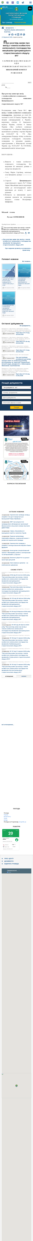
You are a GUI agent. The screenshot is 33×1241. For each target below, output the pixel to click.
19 (12, 747)
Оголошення (9, 676)
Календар (9, 728)
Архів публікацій (24, 728)
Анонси (23, 676)
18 (8, 747)
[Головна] (2, 2)
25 (8, 749)
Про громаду (7, 22)
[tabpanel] (16, 497)
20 (16, 747)
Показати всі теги (8, 804)
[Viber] (12, 2)
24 (4, 749)
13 (16, 744)
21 (20, 747)
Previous (7, 509)
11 (8, 744)
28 (20, 749)
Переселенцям (20, 22)
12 (12, 744)
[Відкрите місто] (16, 497)
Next (26, 509)
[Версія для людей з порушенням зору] (22, 2)
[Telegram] (17, 2)
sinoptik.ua (22, 822)
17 (4, 747)
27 (16, 749)
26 (12, 749)
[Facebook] (7, 2)
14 (20, 744)
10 (4, 744)
